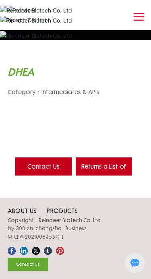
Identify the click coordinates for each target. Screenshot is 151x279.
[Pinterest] (60, 250)
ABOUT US (22, 211)
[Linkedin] (24, 250)
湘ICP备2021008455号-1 (35, 237)
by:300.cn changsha (35, 228)
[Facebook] (12, 250)
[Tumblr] (48, 250)
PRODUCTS (62, 211)
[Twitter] (36, 250)
